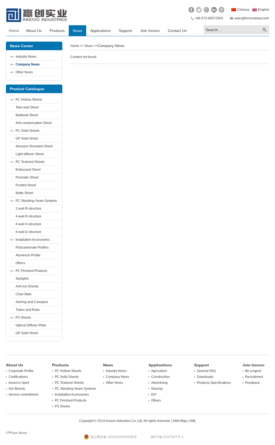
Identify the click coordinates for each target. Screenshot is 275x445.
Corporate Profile (21, 371)
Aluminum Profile (28, 255)
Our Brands (17, 389)
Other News (24, 72)
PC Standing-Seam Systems (36, 201)
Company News (28, 64)
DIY (154, 394)
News (77, 30)
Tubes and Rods (28, 310)
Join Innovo (150, 30)
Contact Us (177, 30)
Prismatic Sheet (27, 177)
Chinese (243, 10)
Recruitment (254, 377)
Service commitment (23, 394)
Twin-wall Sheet (27, 107)
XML (192, 421)
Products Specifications (214, 383)
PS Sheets (23, 317)
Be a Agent (253, 371)
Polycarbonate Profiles (32, 247)
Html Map (180, 421)
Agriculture (159, 371)
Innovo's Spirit (19, 383)
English (263, 10)
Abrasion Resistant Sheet (34, 146)
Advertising (159, 383)
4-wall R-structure (28, 216)
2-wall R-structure (28, 208)
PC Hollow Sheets (29, 99)
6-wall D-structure (28, 232)
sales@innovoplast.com (251, 18)
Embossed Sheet (28, 170)
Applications (100, 30)
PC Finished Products (31, 271)
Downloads (205, 377)
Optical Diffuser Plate (31, 325)
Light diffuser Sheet (30, 154)
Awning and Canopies (32, 302)
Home (14, 30)
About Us (34, 30)
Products (57, 30)
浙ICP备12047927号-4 (166, 437)
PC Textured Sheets (30, 162)
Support (125, 30)
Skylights (22, 278)
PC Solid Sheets (27, 131)
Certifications (18, 377)
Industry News (26, 57)
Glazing (156, 389)
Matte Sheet (24, 193)
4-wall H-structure (28, 224)
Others (20, 263)
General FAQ (206, 371)
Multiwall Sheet (27, 115)
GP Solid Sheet (27, 138)
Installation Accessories (33, 240)
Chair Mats (23, 294)
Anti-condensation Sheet (34, 123)
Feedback (252, 383)
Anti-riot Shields (27, 286)
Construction (160, 377)
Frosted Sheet (26, 185)
